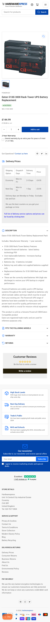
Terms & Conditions (10, 527)
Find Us (5, 565)
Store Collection (8, 530)
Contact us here (21, 154)
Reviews (5, 572)
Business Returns (9, 559)
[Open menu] (45, 4)
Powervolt (6, 93)
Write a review (25, 371)
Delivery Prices (8, 552)
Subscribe (42, 459)
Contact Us (6, 524)
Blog (3, 537)
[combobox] (25, 12)
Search (43, 12)
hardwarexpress (27, 610)
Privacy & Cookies (9, 521)
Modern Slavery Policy (11, 534)
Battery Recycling (9, 540)
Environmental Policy (10, 569)
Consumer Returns (9, 556)
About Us (5, 562)
